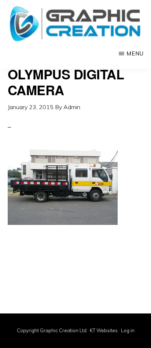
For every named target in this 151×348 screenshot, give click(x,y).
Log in (128, 330)
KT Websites (104, 330)
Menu (135, 53)
